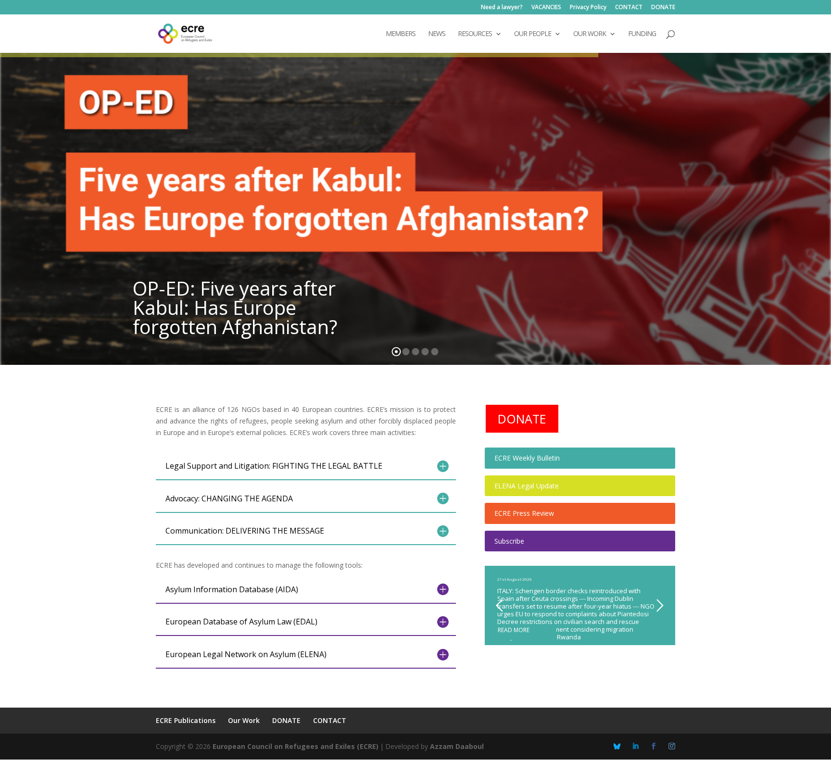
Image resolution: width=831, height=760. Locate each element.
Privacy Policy (588, 7)
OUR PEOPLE (532, 34)
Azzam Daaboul (457, 746)
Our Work (244, 720)
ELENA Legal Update (526, 485)
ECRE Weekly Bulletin (527, 457)
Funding (642, 34)
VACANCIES (546, 7)
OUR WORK (589, 34)
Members (401, 34)
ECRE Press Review (524, 513)
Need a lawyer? (502, 7)
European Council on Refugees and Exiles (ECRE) (295, 746)
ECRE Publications (185, 720)
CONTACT (628, 7)
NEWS (436, 34)
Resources (475, 34)
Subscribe (509, 541)
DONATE (663, 7)
